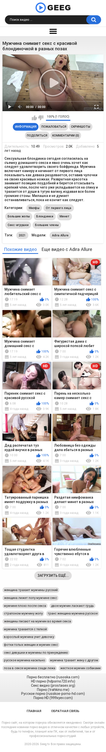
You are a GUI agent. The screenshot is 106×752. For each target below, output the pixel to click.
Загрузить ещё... (53, 575)
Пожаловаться (53, 126)
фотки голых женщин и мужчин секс (31, 645)
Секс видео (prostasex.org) (53, 685)
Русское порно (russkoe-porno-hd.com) (53, 694)
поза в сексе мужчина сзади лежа (29, 668)
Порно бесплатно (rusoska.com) (53, 677)
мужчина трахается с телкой (25, 629)
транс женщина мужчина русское (73, 613)
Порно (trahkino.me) (53, 690)
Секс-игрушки (18, 225)
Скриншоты (80, 126)
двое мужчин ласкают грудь (72, 606)
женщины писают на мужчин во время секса (37, 621)
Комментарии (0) (65, 135)
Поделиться (37, 135)
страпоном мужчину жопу (23, 613)
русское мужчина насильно (24, 660)
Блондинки (44, 216)
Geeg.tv (45, 744)
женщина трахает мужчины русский (31, 590)
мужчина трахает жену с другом (74, 660)
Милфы (34, 208)
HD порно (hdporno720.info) (53, 681)
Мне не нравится (40, 117)
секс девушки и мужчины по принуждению (36, 652)
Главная (34, 711)
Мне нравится (34, 117)
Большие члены (47, 225)
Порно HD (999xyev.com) (53, 698)
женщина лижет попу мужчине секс (30, 598)
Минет (65, 216)
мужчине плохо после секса (25, 606)
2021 (22, 235)
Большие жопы (19, 216)
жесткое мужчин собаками (80, 668)
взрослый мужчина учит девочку (29, 637)
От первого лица (58, 208)
